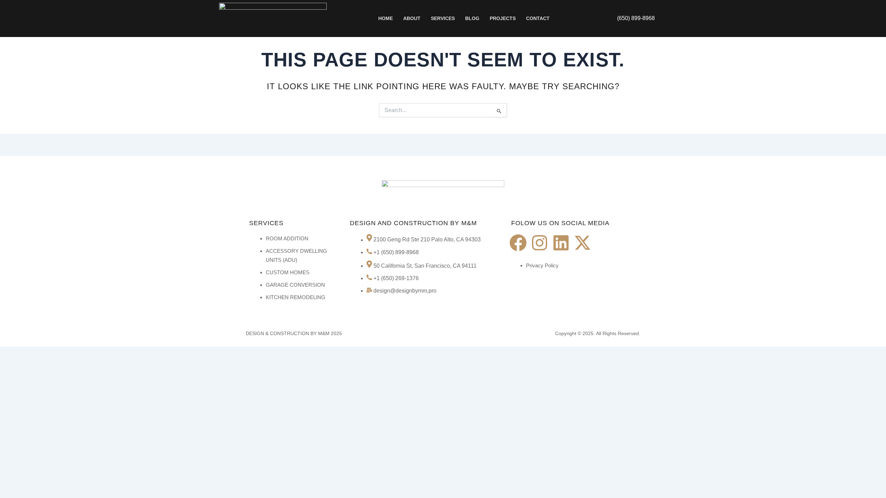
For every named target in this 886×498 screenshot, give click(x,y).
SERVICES (443, 18)
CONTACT (538, 18)
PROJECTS (503, 18)
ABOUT (412, 18)
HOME (385, 18)
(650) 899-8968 (636, 18)
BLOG (472, 18)
